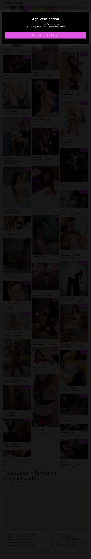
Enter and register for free (45, 35)
